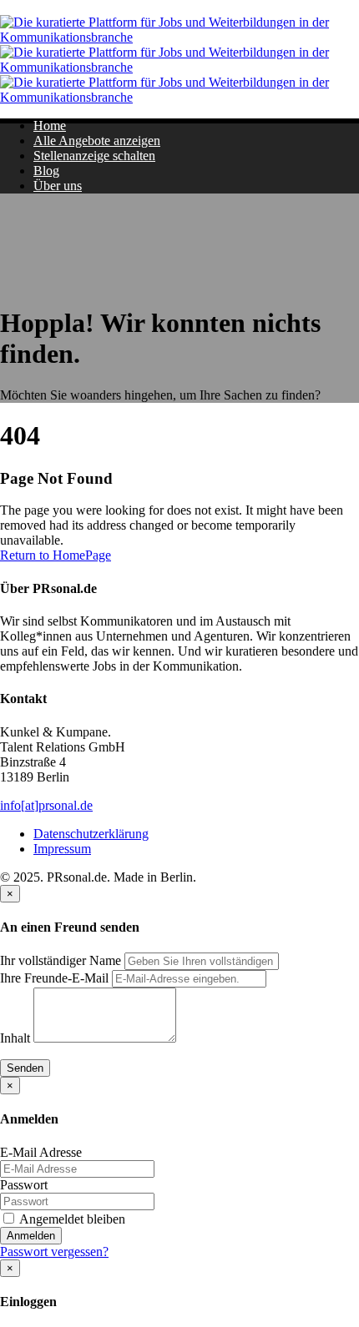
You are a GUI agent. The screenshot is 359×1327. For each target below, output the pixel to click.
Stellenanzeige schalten (94, 155)
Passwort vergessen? (54, 1251)
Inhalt (15, 1038)
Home (49, 125)
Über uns (57, 185)
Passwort (24, 1185)
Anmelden (31, 1235)
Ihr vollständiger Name (60, 960)
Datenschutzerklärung (91, 834)
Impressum (62, 849)
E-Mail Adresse (41, 1152)
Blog (46, 170)
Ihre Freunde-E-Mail (54, 978)
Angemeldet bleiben (71, 1219)
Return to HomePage (55, 555)
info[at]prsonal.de (46, 805)
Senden (25, 1068)
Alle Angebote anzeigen (96, 140)
